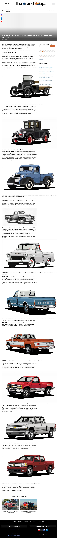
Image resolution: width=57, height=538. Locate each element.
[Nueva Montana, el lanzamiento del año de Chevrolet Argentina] (10, 504)
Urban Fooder (21, 9)
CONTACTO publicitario (15, 533)
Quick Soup (14, 9)
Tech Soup (8, 11)
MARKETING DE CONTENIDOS (15, 535)
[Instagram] (1, 15)
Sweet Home (8, 9)
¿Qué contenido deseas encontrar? (45, 44)
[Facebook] (2, 3)
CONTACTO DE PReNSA (15, 531)
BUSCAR (52, 46)
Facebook (41, 59)
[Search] (53, 4)
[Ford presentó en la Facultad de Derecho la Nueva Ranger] (28, 504)
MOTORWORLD (29, 9)
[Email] (8, 3)
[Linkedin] (5, 3)
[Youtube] (6, 3)
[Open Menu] (2, 10)
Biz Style (36, 9)
